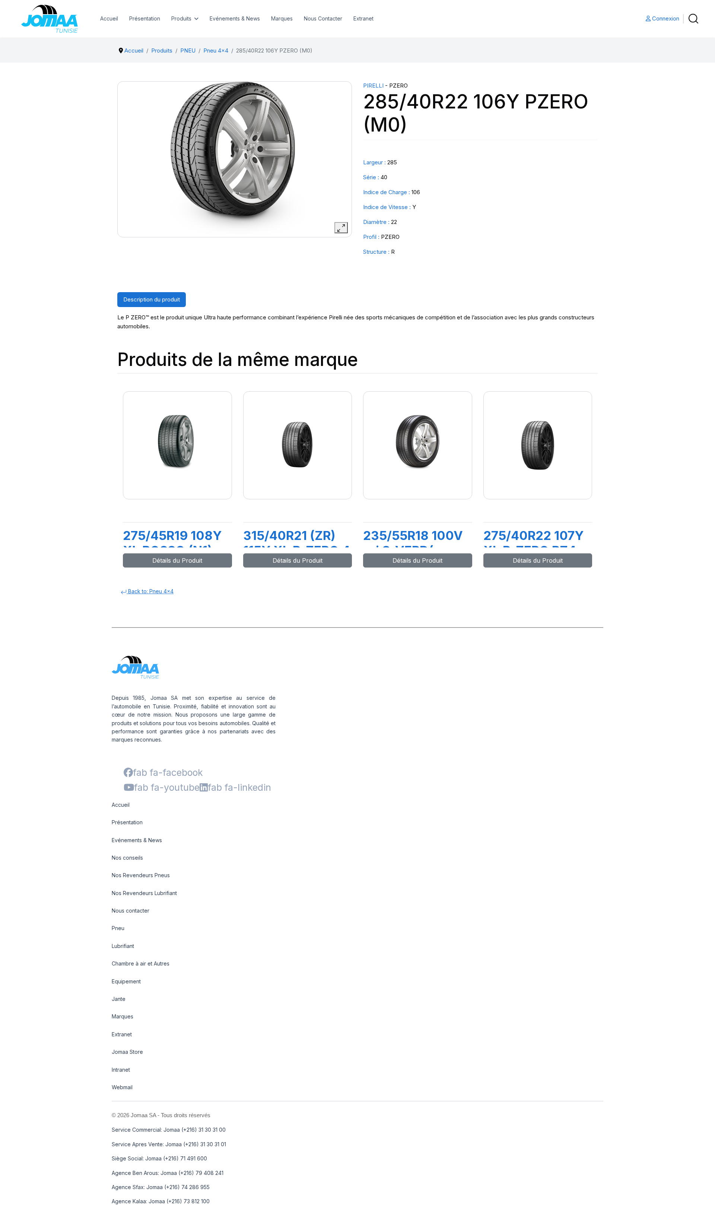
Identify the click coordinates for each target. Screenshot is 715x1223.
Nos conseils (127, 857)
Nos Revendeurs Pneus (141, 875)
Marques (282, 18)
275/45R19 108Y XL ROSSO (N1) (172, 543)
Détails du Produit (177, 560)
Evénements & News (235, 18)
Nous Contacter (323, 18)
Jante (118, 999)
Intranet (121, 1069)
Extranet (363, 18)
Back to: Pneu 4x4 (150, 591)
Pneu (118, 928)
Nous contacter (130, 910)
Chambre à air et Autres (140, 963)
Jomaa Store (127, 1052)
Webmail (122, 1087)
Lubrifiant (123, 946)
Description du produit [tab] (151, 299)
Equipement (126, 981)
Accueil (109, 18)
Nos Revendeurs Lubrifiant (144, 893)
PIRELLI (373, 85)
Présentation (144, 18)
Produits (181, 18)
